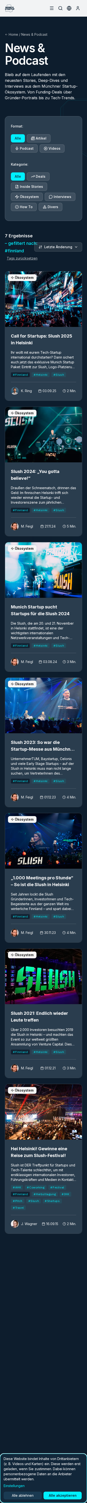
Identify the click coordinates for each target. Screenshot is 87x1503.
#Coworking (35, 1187)
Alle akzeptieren (63, 1495)
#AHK (17, 1187)
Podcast (27, 148)
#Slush (58, 374)
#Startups (52, 1201)
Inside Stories (31, 186)
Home (13, 34)
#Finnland (20, 374)
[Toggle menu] (51, 8)
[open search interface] (60, 8)
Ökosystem (29, 197)
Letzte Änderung (58, 247)
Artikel (41, 138)
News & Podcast (34, 34)
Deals (40, 176)
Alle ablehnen (23, 1495)
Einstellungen (14, 1486)
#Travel (18, 1207)
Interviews (62, 197)
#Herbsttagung (45, 1194)
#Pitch (17, 1201)
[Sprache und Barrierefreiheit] (69, 8)
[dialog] (43, 1478)
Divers (53, 207)
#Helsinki (40, 374)
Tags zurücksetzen (22, 258)
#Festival (57, 1187)
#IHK (65, 1194)
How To (26, 207)
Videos (54, 148)
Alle (18, 138)
